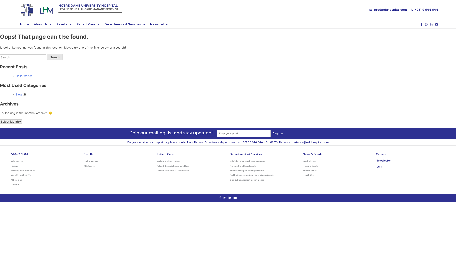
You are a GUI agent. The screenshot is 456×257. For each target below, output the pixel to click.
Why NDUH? (17, 161)
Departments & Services (123, 24)
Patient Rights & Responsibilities (173, 166)
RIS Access (89, 166)
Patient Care (86, 24)
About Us (40, 24)
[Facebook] (422, 24)
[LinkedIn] (431, 24)
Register (278, 133)
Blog (19, 94)
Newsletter (383, 160)
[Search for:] (23, 57)
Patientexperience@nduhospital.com (304, 142)
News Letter (159, 24)
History (14, 166)
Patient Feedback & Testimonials (173, 170)
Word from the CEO (21, 175)
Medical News (309, 161)
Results (62, 24)
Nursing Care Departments (243, 166)
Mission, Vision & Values (23, 170)
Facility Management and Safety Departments (252, 175)
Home (24, 24)
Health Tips (308, 175)
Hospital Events (310, 166)
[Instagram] (426, 24)
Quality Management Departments (247, 179)
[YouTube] (436, 24)
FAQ (379, 166)
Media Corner (310, 170)
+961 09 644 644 (252, 142)
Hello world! (24, 76)
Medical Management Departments (247, 170)
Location (15, 184)
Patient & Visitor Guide (168, 161)
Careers (381, 154)
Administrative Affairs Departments (247, 161)
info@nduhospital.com (390, 9)
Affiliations (16, 179)
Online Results (91, 161)
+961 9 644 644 (426, 9)
